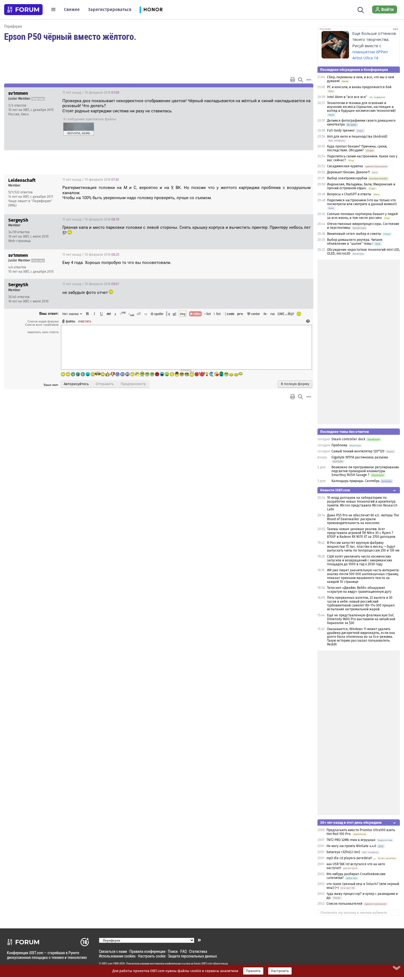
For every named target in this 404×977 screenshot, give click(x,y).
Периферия (13, 26)
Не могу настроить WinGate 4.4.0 (351, 846)
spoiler (158, 313)
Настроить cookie (151, 956)
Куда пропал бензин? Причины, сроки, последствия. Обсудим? (357, 148)
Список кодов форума (43, 321)
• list (207, 313)
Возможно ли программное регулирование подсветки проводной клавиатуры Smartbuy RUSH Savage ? (365, 471)
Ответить (302, 92)
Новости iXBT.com (335, 490)
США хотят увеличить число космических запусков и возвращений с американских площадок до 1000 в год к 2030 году (359, 560)
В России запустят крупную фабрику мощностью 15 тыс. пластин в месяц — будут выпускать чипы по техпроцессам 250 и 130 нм (363, 546)
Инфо (288, 92)
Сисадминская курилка (345, 166)
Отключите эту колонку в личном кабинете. (354, 913)
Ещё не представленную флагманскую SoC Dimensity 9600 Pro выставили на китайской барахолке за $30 (361, 619)
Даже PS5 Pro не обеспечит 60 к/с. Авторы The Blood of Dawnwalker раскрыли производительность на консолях (363, 519)
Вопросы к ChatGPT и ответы (349, 194)
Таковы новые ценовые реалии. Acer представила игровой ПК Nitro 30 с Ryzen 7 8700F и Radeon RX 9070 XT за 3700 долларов (361, 533)
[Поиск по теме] (300, 79)
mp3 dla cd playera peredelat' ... (351, 858)
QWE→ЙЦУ (286, 313)
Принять (253, 971)
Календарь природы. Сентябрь (355, 481)
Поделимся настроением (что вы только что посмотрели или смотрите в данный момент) (362, 202)
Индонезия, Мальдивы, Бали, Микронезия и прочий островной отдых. (361, 186)
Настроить (280, 971)
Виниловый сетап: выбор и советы (354, 234)
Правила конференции (147, 951)
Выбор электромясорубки (347, 178)
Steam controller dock (348, 439)
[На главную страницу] (23, 9)
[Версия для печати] (293, 79)
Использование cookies (117, 956)
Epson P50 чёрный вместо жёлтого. (70, 36)
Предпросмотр (133, 384)
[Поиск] (360, 9)
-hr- (265, 313)
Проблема (339, 445)
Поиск (173, 951)
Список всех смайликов (42, 324)
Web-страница (19, 241)
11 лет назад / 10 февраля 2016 (90, 92)
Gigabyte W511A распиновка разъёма (359, 457)
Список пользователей (344, 904)
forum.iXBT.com (203, 963)
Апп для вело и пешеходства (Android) (357, 136)
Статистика (198, 951)
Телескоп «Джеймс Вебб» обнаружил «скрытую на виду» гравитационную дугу (359, 590)
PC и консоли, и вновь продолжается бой (359, 87)
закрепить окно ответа (43, 332)
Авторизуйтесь (76, 384)
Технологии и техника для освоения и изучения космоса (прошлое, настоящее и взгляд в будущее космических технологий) (361, 107)
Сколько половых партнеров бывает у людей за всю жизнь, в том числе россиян (362, 216)
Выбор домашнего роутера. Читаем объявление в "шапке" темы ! (354, 242)
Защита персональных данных (192, 956)
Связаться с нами (113, 951)
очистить (84, 321)
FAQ (183, 951)
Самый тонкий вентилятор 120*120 (357, 451)
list (217, 313)
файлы (70, 321)
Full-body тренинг (341, 130)
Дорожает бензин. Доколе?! (348, 172)
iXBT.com (107, 963)
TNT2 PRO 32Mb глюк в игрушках (350, 840)
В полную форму (295, 384)
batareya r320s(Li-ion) (343, 852)
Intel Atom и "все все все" (347, 97)
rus (272, 313)
